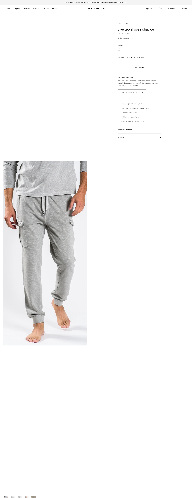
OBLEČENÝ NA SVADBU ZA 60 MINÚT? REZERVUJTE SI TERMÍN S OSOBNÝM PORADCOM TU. (94, 2)
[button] (148, 8)
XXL (119, 49)
